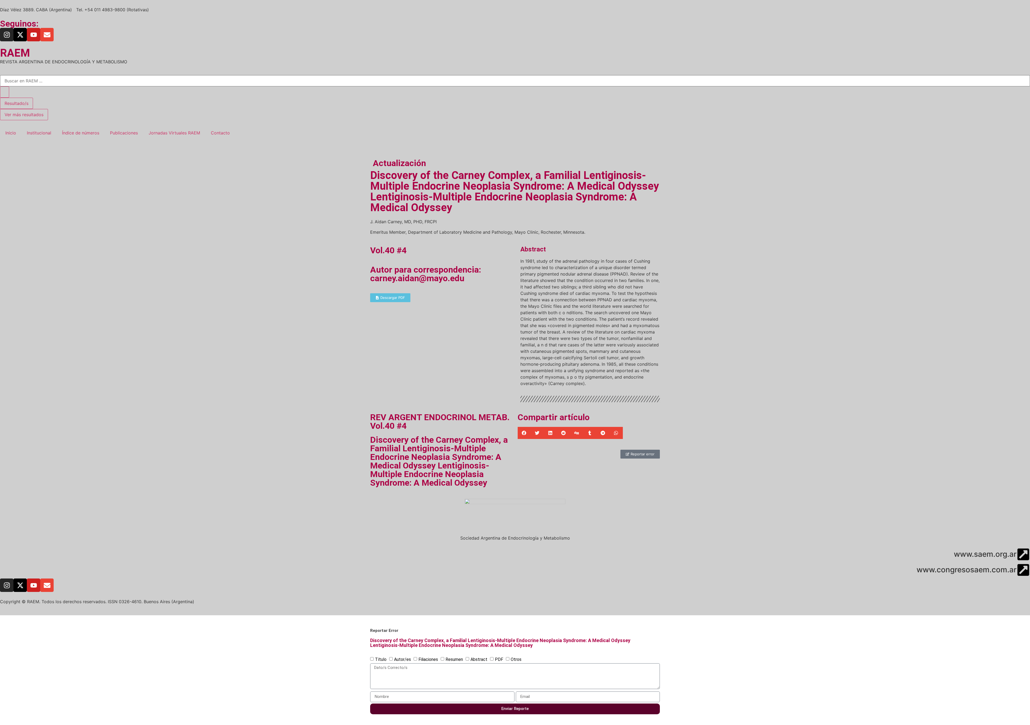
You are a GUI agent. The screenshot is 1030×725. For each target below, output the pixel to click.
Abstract (478, 659)
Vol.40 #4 (388, 250)
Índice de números (80, 133)
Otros (516, 659)
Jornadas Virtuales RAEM (174, 133)
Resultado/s (16, 103)
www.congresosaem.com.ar (967, 569)
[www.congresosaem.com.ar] (1023, 570)
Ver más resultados (24, 114)
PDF (499, 659)
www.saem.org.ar (985, 554)
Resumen (454, 659)
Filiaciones (428, 659)
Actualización (399, 163)
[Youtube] (33, 34)
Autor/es (402, 659)
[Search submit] (4, 92)
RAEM (15, 53)
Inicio (10, 133)
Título (381, 659)
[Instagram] (6, 34)
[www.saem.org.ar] (1023, 554)
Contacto (220, 133)
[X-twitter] (20, 34)
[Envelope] (47, 34)
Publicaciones (124, 133)
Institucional (39, 133)
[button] (524, 433)
